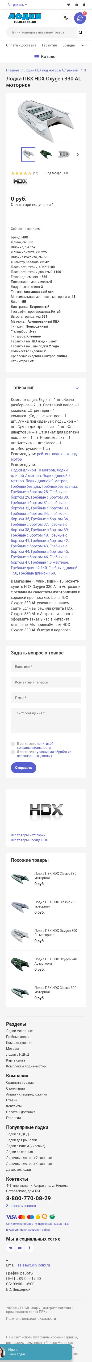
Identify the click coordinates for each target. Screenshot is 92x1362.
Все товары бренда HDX (29, 840)
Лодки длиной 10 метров (33, 470)
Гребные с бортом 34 (29, 513)
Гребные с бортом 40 (29, 535)
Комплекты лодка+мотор (26, 1066)
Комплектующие (19, 1043)
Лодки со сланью (19, 1152)
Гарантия (49, 45)
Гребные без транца (59, 486)
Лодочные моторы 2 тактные (29, 1158)
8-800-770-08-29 (66, 18)
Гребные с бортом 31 (29, 502)
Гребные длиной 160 (37, 573)
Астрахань (16, 5)
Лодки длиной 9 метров (46, 481)
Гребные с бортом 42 (49, 540)
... (82, 44)
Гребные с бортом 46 (29, 557)
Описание (23, 388)
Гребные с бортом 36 (49, 519)
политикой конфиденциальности (35, 746)
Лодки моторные (19, 1031)
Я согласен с (35, 746)
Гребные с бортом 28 (29, 492)
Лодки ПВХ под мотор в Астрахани (51, 70)
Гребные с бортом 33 (49, 508)
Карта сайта (15, 1060)
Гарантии (13, 1118)
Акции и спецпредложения (26, 1094)
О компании (15, 1088)
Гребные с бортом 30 (49, 497)
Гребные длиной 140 (29, 568)
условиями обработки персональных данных (44, 754)
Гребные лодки (17, 1037)
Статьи (11, 1100)
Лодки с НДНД (17, 1054)
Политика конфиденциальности (31, 1318)
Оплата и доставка (21, 45)
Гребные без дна (25, 486)
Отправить (23, 768)
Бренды (69, 45)
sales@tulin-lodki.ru (33, 1265)
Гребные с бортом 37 (29, 524)
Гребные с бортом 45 (49, 551)
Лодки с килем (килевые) (25, 1146)
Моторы (12, 1048)
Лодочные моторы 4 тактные (29, 1164)
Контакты (14, 1106)
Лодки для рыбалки (21, 1140)
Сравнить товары (20, 1082)
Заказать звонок (21, 1206)
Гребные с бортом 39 (49, 530)
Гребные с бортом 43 (29, 546)
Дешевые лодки (18, 1169)
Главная (12, 70)
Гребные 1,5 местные (49, 562)
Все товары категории (28, 835)
